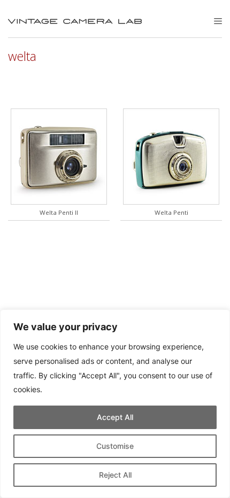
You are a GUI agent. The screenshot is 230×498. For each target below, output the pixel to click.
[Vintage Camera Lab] (75, 21)
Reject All (115, 474)
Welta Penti (171, 212)
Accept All (115, 417)
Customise (115, 445)
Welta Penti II (59, 212)
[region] (115, 403)
